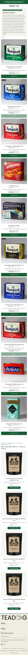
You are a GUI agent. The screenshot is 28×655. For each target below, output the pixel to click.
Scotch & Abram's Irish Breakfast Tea (14, 560)
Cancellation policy (23, 650)
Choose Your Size (14, 274)
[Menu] (1, 5)
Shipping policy (3, 650)
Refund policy (6, 648)
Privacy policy (13, 648)
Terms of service (21, 648)
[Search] (4, 6)
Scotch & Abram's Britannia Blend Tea (14, 600)
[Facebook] (2, 644)
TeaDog (16, 653)
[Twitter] (4, 644)
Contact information (13, 650)
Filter (3, 37)
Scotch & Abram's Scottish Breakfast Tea (14, 479)
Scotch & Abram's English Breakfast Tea (14, 519)
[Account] (23, 6)
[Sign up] (25, 636)
